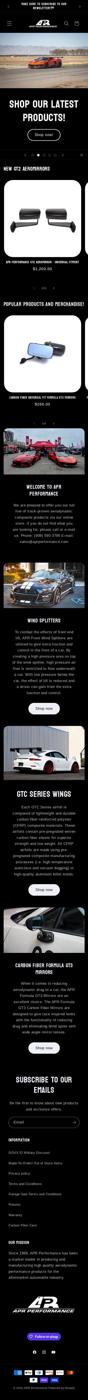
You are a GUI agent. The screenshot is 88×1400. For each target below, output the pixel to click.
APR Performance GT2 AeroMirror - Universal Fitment (42, 262)
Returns (15, 1204)
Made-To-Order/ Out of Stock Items (36, 1163)
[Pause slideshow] (83, 155)
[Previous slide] (25, 155)
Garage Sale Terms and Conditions (35, 1194)
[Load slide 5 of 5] (55, 155)
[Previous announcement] (8, 6)
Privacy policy (19, 1173)
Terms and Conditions (25, 1184)
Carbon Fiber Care (23, 1225)
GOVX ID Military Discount (29, 1152)
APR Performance (36, 1388)
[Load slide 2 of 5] (38, 155)
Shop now (44, 708)
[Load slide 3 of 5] (44, 155)
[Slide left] (34, 288)
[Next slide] (62, 155)
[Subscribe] (74, 1122)
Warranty (15, 1215)
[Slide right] (54, 288)
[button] (9, 23)
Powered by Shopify (61, 1388)
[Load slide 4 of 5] (49, 155)
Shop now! (44, 128)
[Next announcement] (80, 6)
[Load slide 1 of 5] (32, 155)
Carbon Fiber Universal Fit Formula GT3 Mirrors (42, 398)
